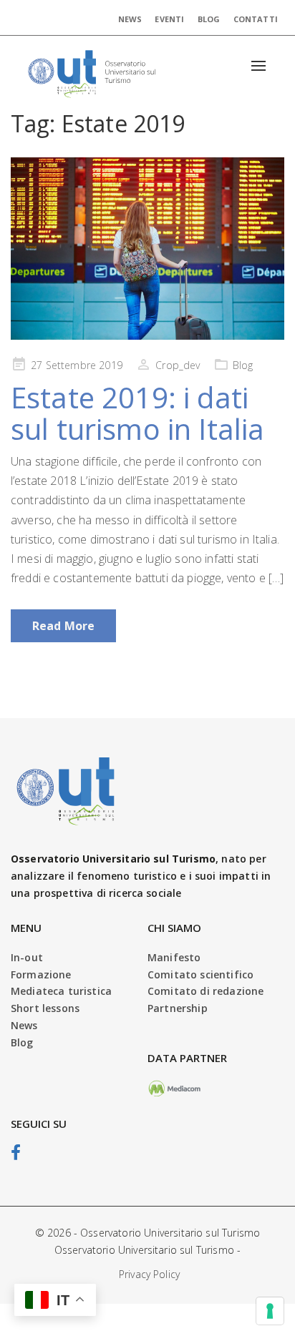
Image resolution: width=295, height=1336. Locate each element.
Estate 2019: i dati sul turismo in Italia (137, 413)
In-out (27, 957)
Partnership (178, 1008)
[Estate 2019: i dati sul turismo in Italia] (147, 248)
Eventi (169, 19)
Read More (63, 626)
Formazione (41, 974)
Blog (209, 19)
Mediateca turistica (61, 991)
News (130, 19)
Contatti (255, 19)
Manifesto (174, 957)
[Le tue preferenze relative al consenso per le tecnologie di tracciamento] (270, 1311)
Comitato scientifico (200, 974)
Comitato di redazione (205, 991)
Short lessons (45, 1008)
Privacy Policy (149, 1274)
